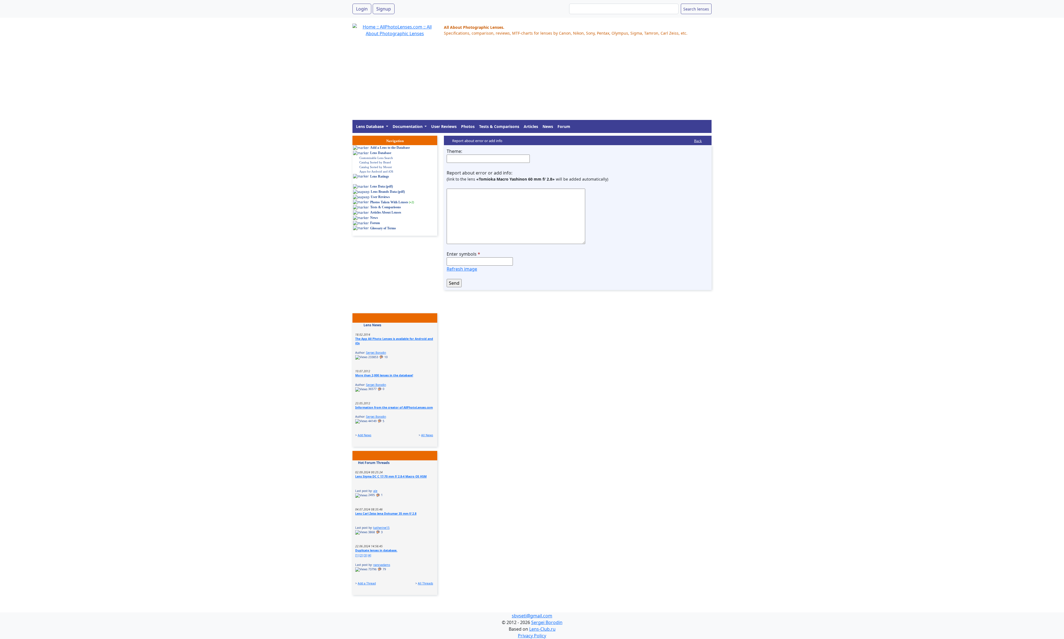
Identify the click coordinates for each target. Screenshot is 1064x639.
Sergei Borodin (376, 353)
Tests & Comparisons (499, 126)
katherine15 (381, 528)
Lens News (372, 325)
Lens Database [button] (370, 126)
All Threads (425, 583)
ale (375, 491)
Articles (531, 126)
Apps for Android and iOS (376, 171)
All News (427, 435)
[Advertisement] (518, 81)
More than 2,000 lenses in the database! (384, 375)
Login (362, 9)
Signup (383, 9)
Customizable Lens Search (376, 158)
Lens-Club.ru (542, 629)
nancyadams (381, 565)
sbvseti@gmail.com (532, 616)
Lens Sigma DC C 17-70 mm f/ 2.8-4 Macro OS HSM (391, 476)
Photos (468, 126)
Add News (364, 435)
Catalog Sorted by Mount (375, 167)
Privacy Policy (532, 636)
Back (698, 141)
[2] (361, 555)
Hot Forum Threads (374, 462)
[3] (365, 555)
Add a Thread (367, 583)
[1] (357, 555)
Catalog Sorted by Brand (375, 162)
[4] (369, 555)
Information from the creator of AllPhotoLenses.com (394, 407)
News (548, 126)
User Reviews (444, 126)
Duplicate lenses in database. (376, 550)
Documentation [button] (408, 126)
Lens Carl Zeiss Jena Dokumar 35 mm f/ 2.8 (385, 513)
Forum (563, 126)
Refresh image (462, 269)
